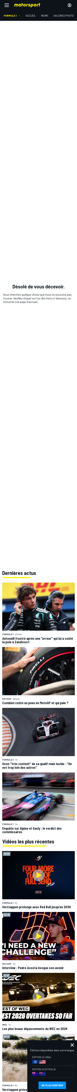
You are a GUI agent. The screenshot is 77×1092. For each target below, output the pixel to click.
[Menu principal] (7, 5)
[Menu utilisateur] (69, 5)
